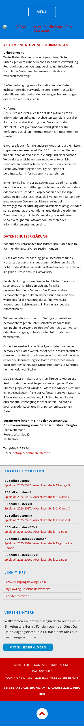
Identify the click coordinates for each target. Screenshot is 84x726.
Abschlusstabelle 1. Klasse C (51, 497)
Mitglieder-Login (28, 647)
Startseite (22, 665)
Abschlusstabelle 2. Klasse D (51, 520)
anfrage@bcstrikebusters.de (31, 453)
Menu (42, 11)
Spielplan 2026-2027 (17, 485)
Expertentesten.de (16, 596)
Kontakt (40, 665)
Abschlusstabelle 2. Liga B (50, 560)
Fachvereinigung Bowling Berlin (25, 582)
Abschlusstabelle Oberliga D (51, 485)
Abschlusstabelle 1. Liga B (50, 532)
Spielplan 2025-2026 (17, 532)
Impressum (59, 665)
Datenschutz (42, 671)
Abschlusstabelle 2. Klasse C (51, 508)
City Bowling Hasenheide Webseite (27, 589)
